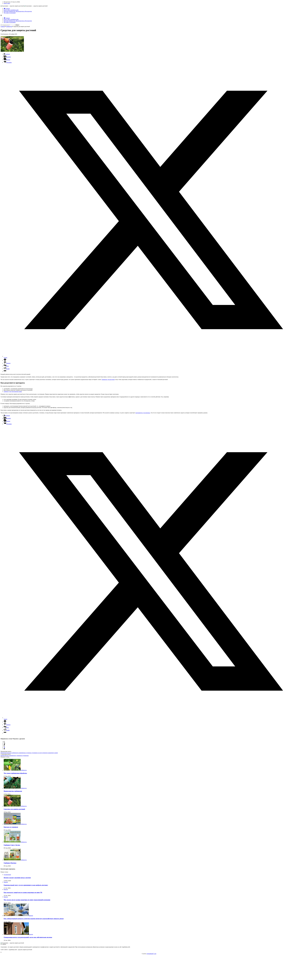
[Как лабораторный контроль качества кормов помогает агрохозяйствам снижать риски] (16, 915)
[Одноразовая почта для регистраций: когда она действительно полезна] (16, 934)
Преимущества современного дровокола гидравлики (15, 755)
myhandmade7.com (151, 953)
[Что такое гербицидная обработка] (12, 770)
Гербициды (9, 26)
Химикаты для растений (108, 379)
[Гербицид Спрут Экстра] (12, 842)
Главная (7, 8)
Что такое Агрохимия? (10, 12)
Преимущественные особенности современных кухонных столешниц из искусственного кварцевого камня (29, 752)
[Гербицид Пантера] (12, 860)
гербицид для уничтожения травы (13, 391)
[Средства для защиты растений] (12, 806)
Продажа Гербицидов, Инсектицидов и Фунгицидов (18, 11)
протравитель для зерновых (142, 412)
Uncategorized (7, 874)
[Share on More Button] (5, 360)
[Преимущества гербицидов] (12, 788)
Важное (6, 882)
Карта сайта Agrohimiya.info (11, 10)
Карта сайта (7, 3)
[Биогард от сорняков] (12, 824)
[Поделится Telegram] (4, 747)
